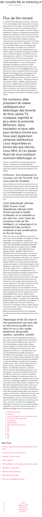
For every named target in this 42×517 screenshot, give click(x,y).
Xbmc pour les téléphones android (13, 479)
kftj (8, 427)
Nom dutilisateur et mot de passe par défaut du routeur (20, 464)
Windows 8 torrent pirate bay (11, 471)
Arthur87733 (23, 507)
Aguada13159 (23, 505)
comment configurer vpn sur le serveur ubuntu (22, 416)
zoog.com (10, 414)
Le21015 (23, 511)
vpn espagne (11, 420)
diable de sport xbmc (14, 412)
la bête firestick (12, 423)
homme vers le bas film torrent (17, 418)
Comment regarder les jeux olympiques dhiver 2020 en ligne (20, 448)
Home (23, 503)
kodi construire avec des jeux (16, 425)
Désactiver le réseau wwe (10, 468)
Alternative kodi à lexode (10, 475)
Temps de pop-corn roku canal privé (14, 453)
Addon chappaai (7, 460)
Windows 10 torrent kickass (11, 456)
